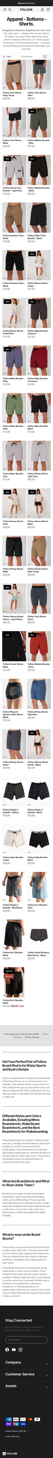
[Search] (11, 9)
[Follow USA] (26, 9)
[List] (49, 56)
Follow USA (15, 1436)
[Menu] (5, 9)
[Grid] (45, 56)
